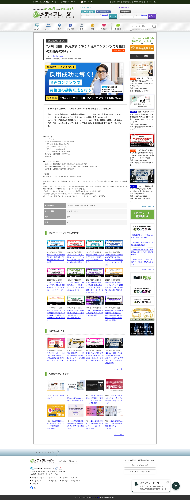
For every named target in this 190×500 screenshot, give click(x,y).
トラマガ (64, 478)
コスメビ (64, 481)
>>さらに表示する (148, 269)
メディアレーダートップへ (45, 452)
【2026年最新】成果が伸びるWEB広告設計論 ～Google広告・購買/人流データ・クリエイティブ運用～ (114, 260)
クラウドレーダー (38, 478)
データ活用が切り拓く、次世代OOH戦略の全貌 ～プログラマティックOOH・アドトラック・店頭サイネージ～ (95, 287)
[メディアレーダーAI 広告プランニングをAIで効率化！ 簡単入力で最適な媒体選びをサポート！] (174, 486)
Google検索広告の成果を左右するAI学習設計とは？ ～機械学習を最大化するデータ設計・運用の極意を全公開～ (114, 315)
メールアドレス (85, 15)
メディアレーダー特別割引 (142, 215)
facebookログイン (103, 12)
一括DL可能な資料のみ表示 (141, 29)
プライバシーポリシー (53, 474)
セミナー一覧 (151, 2)
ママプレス (53, 481)
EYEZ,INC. (96, 497)
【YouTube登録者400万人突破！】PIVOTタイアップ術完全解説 (94, 313)
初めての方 (116, 2)
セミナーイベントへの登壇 (141, 472)
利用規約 (62, 461)
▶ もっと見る (119, 369)
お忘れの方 (105, 15)
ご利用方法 (127, 2)
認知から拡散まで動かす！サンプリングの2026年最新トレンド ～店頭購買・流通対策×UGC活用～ (114, 287)
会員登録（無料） (88, 12)
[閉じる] (167, 482)
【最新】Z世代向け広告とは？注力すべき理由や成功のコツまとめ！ (142, 262)
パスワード (101, 15)
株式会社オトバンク (58, 56)
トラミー (52, 478)
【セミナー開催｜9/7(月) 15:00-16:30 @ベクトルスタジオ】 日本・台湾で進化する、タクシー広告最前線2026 (114, 358)
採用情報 (41, 474)
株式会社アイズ (49, 468)
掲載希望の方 (138, 2)
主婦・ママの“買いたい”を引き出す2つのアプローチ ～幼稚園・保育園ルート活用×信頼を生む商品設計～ (56, 315)
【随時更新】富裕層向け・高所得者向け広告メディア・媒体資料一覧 (142, 252)
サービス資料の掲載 (141, 465)
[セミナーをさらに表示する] (142, 206)
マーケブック (36, 481)
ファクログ (76, 481)
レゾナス (35, 484)
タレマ (74, 478)
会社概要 (33, 474)
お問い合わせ (72, 461)
